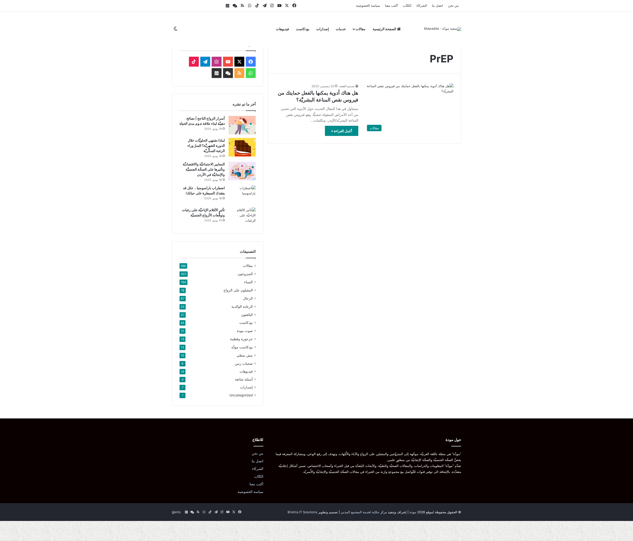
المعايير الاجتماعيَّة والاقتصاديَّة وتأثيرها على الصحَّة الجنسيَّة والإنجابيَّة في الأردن (204, 169)
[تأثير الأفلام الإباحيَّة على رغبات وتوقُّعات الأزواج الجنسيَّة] (242, 216)
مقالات (360, 29)
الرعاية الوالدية (242, 306)
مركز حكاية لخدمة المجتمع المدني (364, 512)
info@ (176, 512)
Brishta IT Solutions (302, 512)
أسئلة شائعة (244, 379)
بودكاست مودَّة (242, 347)
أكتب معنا (391, 5)
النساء (248, 282)
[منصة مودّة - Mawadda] (442, 29)
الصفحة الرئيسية (385, 29)
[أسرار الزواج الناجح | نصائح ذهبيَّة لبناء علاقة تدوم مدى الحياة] (242, 125)
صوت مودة (245, 331)
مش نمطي (245, 355)
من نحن (453, 5)
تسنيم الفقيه (347, 86)
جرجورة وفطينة (241, 339)
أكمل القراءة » (341, 131)
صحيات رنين (244, 363)
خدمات (341, 29)
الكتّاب (407, 5)
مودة (412, 512)
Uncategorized (241, 395)
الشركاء (421, 5)
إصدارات (322, 29)
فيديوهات (282, 29)
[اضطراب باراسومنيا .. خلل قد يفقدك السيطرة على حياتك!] (242, 194)
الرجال (248, 298)
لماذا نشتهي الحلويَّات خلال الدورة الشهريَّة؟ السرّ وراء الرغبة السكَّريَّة (206, 145)
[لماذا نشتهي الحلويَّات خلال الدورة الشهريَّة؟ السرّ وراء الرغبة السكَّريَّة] (242, 147)
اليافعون (247, 314)
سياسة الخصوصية (368, 5)
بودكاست (302, 29)
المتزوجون (245, 274)
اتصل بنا (437, 5)
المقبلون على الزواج (238, 290)
